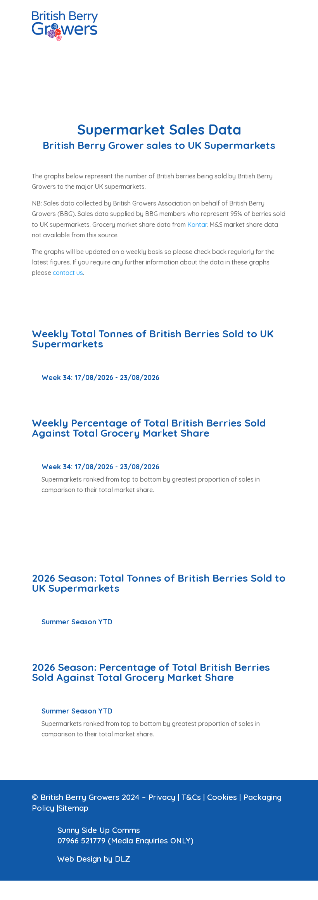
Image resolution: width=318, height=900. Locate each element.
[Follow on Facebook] (249, 6)
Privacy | (164, 797)
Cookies (222, 797)
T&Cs (191, 797)
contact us (68, 272)
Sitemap (73, 808)
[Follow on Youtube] (264, 6)
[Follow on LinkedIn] (233, 6)
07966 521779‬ (81, 840)
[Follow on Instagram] (280, 6)
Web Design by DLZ (93, 859)
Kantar (197, 224)
